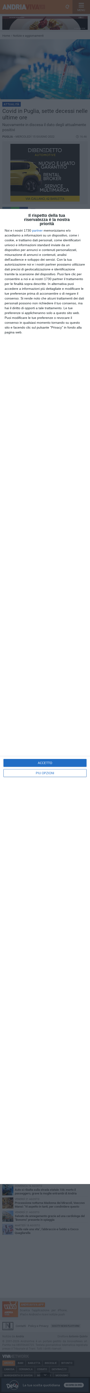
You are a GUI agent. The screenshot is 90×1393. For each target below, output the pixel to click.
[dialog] (45, 696)
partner (37, 230)
